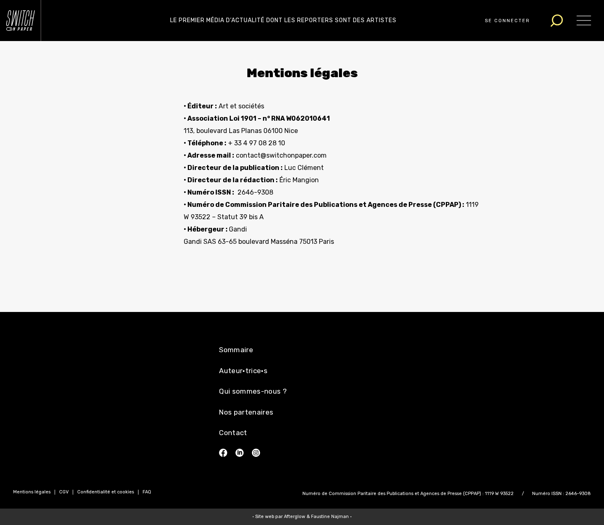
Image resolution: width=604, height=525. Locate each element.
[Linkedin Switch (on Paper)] (239, 453)
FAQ (147, 492)
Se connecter (507, 20)
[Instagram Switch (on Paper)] (256, 453)
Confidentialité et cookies (105, 492)
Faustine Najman (330, 516)
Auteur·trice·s (243, 371)
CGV (64, 492)
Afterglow (294, 516)
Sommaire (236, 350)
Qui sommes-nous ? (253, 391)
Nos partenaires (246, 412)
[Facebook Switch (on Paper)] (223, 453)
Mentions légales (32, 492)
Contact (233, 433)
